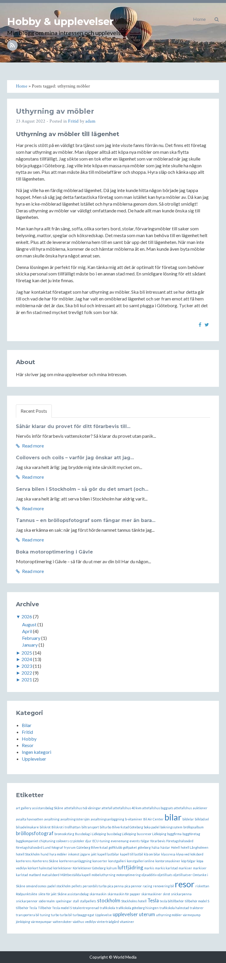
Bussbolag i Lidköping (90, 834)
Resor (28, 745)
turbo (55, 915)
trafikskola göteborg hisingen (137, 908)
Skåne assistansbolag (73, 894)
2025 (26, 652)
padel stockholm (59, 886)
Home (199, 19)
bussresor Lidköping (151, 834)
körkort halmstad (40, 868)
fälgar (145, 841)
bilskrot (45, 827)
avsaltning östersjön (75, 819)
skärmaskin (98, 894)
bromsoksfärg (64, 834)
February (31, 638)
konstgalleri (117, 861)
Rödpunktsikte (26, 894)
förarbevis (157, 841)
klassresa (168, 854)
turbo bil (66, 915)
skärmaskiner (151, 894)
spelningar (64, 901)
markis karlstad (166, 868)
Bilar (26, 725)
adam (90, 121)
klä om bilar (152, 854)
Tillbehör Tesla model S (55, 908)
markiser (185, 868)
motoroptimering (128, 875)
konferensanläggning (75, 861)
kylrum (112, 868)
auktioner (200, 808)
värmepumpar (41, 922)
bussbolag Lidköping (121, 834)
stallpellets (88, 901)
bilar (173, 817)
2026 (26, 616)
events (134, 841)
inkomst (73, 854)
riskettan (202, 886)
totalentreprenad (86, 908)
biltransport (90, 827)
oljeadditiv (149, 875)
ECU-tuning (101, 841)
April (27, 631)
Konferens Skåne (45, 861)
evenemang (120, 841)
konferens (23, 861)
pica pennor (133, 886)
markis (149, 868)
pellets (77, 886)
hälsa (155, 847)
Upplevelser (34, 759)
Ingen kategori (36, 752)
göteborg (144, 847)
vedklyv (90, 922)
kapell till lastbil (131, 854)
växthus (78, 922)
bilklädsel (202, 819)
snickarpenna (181, 894)
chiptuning (47, 841)
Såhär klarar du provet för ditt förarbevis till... (73, 426)
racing (147, 886)
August (29, 624)
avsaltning (51, 819)
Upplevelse (103, 915)
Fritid (73, 121)
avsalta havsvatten (29, 819)
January (30, 644)
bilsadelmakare (27, 827)
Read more (32, 445)
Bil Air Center (153, 819)
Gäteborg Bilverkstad (92, 847)
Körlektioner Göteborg (89, 868)
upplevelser (125, 914)
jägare (85, 854)
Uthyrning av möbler (55, 111)
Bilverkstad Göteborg (127, 827)
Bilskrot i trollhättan (66, 827)
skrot (166, 894)
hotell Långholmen (194, 847)
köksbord (196, 854)
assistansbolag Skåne (47, 808)
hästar (165, 847)
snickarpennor (27, 901)
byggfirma (174, 834)
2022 (26, 672)
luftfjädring (130, 867)
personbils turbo (95, 886)
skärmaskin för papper (123, 894)
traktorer (197, 908)
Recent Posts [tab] (34, 411)
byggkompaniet (27, 841)
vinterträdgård (108, 922)
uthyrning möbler (169, 915)
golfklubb (115, 847)
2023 (26, 666)
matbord (35, 875)
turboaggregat (83, 915)
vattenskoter (62, 922)
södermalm (47, 901)
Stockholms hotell (134, 901)
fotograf (57, 847)
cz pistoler (77, 841)
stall (76, 901)
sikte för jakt (47, 894)
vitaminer (127, 922)
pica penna (115, 886)
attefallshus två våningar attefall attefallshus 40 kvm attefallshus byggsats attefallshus (128, 808)
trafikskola (107, 908)
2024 (26, 659)
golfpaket (130, 847)
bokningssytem (171, 827)
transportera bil (27, 915)
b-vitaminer (133, 819)
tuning (45, 915)
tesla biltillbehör (172, 901)
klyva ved (183, 854)
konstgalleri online (140, 861)
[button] (216, 19)
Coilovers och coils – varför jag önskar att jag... (75, 457)
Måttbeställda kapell (75, 875)
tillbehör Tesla (26, 908)
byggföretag (191, 834)
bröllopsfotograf (35, 833)
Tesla (153, 900)
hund (45, 854)
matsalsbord (50, 875)
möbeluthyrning (103, 875)
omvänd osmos (36, 886)
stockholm (108, 900)
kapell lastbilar (108, 854)
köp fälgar (188, 861)
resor (185, 884)
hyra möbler (58, 854)
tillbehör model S (197, 901)
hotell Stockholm (28, 854)
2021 (26, 679)
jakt (94, 854)
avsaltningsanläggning (107, 819)
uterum (147, 914)
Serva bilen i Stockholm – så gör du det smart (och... (82, 489)
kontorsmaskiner (167, 861)
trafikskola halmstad (174, 908)
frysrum (70, 847)
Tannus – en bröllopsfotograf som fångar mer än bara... (85, 520)
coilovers (62, 841)
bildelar (188, 819)
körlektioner (62, 868)
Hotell (175, 847)
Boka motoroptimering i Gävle (54, 552)
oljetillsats (164, 875)
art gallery (23, 808)
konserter (99, 861)
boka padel (151, 827)
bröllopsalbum (193, 827)
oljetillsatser (182, 875)
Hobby (29, 738)
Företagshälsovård (179, 841)
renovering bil (163, 886)
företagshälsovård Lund (33, 847)
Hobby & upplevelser (60, 21)
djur (88, 841)
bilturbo (105, 827)
